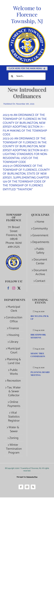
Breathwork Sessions (38, 336)
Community (40, 229)
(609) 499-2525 (15, 245)
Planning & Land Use (14, 361)
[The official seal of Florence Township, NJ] (27, 27)
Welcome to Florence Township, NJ (27, 14)
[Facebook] (8, 288)
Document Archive (40, 272)
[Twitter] (18, 288)
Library (13, 342)
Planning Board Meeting (40, 373)
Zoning (13, 438)
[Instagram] (13, 288)
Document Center (40, 262)
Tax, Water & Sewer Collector (14, 391)
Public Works (14, 372)
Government (40, 235)
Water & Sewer (14, 429)
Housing (13, 335)
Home (40, 222)
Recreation (14, 381)
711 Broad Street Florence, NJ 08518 (13, 233)
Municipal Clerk (14, 309)
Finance (14, 328)
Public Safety (40, 251)
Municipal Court (14, 350)
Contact (40, 281)
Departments (40, 242)
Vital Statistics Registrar (14, 417)
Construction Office (14, 319)
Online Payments (13, 404)
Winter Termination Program (14, 449)
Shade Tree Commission (38, 355)
